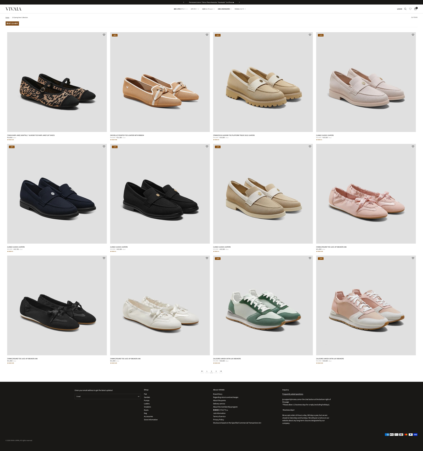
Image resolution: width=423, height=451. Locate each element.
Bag (145, 413)
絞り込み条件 (13, 23)
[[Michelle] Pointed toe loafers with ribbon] (160, 82)
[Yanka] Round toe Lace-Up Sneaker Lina (331, 247)
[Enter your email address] (138, 396)
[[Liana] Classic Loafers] (366, 82)
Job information (219, 413)
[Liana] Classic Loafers (325, 135)
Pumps (146, 400)
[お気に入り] (410, 9)
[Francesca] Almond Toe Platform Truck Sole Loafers (234, 135)
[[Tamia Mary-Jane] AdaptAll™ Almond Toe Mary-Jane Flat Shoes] (57, 82)
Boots (146, 410)
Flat (145, 394)
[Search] (405, 9)
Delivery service (219, 403)
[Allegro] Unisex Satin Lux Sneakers (227, 359)
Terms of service (219, 416)
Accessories (148, 416)
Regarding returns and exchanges (225, 397)
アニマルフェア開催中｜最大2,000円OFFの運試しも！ (212, 2)
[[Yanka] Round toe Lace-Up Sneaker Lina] (366, 194)
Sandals (147, 397)
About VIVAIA (219, 389)
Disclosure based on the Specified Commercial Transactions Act (237, 423)
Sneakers (147, 407)
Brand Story (217, 394)
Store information (151, 419)
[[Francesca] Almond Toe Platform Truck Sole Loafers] (263, 82)
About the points (219, 400)
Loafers (147, 403)
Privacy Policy (218, 419)
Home (7, 17)
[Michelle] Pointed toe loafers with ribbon (127, 135)
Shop (146, 389)
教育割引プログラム (220, 410)
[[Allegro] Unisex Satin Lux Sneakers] (263, 305)
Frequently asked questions (292, 394)
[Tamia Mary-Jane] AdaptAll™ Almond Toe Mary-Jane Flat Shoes (31, 135)
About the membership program (225, 407)
